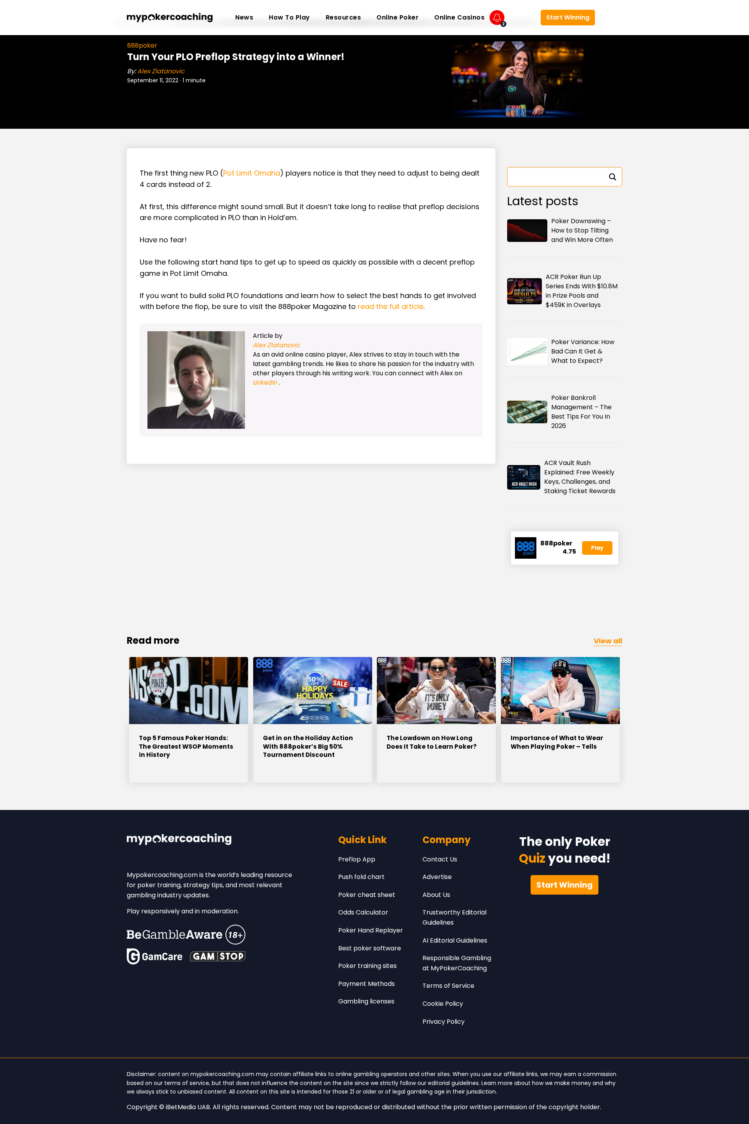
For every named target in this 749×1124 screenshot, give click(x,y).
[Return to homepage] (170, 17)
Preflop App (356, 859)
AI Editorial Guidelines (454, 940)
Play (597, 548)
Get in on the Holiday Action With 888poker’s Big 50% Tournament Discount (308, 746)
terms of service (186, 1083)
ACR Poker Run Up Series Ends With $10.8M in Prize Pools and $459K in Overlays (582, 290)
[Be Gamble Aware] (186, 935)
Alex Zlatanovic (161, 71)
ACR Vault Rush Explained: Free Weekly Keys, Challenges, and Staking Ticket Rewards (580, 476)
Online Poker (397, 17)
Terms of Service (448, 985)
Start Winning (567, 17)
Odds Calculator (363, 912)
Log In (522, 18)
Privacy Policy (443, 1021)
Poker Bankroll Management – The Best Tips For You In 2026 (581, 411)
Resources (343, 17)
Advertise (437, 876)
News (244, 17)
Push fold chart (361, 876)
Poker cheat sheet (366, 894)
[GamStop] (217, 956)
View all (608, 641)
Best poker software (369, 948)
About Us (436, 894)
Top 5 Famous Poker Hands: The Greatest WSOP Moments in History (186, 746)
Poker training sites (367, 965)
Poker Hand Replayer (370, 930)
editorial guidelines (453, 1083)
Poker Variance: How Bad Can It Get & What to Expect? (582, 351)
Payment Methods (366, 983)
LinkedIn (266, 382)
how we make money (561, 1083)
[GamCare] (154, 956)
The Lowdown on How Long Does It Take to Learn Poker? (432, 742)
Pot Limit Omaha (251, 173)
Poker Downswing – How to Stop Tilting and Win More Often (582, 230)
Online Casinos (459, 17)
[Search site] (610, 17)
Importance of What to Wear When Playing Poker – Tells (557, 742)
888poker (142, 45)
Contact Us (439, 859)
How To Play (289, 17)
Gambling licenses (366, 1001)
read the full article (390, 306)
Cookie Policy (442, 1003)
